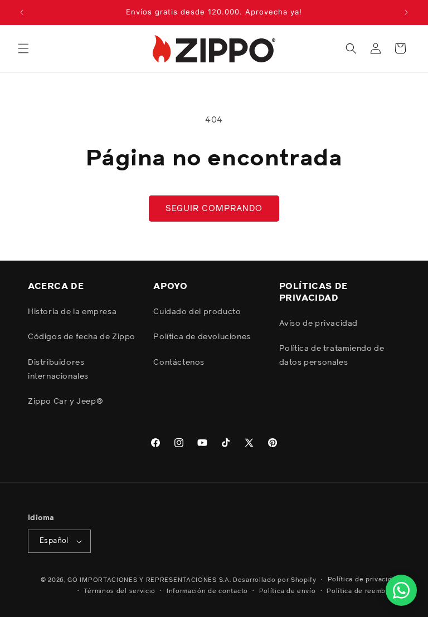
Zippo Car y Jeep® (65, 401)
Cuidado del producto (197, 312)
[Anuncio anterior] (21, 12)
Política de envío (287, 591)
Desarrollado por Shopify (275, 580)
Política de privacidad (364, 579)
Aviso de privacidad (318, 323)
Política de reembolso (363, 591)
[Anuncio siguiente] (406, 12)
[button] (23, 48)
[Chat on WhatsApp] (401, 590)
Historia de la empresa (72, 312)
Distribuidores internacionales (58, 369)
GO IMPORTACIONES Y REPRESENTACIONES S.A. (149, 580)
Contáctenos (179, 362)
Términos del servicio (119, 591)
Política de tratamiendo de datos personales (332, 355)
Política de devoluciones (201, 337)
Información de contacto (207, 591)
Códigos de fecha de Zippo (81, 337)
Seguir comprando (214, 208)
